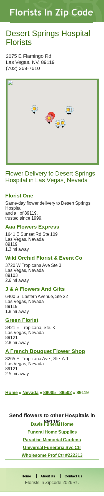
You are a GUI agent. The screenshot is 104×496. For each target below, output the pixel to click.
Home (11, 392)
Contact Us (73, 476)
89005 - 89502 (57, 392)
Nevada (30, 392)
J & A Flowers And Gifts (35, 289)
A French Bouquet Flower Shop (45, 351)
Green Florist (21, 320)
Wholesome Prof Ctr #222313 (52, 455)
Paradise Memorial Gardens (52, 439)
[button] (63, 124)
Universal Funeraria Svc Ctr (52, 447)
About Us (47, 476)
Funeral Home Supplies (52, 432)
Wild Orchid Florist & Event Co (43, 258)
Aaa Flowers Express (32, 227)
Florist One (19, 196)
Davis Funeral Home (52, 424)
